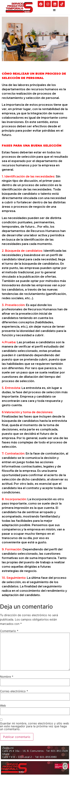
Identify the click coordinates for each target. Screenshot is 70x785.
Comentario (9, 630)
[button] (54, 10)
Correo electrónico (14, 691)
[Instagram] (48, 4)
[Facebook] (41, 4)
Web (3, 705)
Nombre (6, 676)
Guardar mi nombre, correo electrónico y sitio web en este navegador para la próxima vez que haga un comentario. (34, 726)
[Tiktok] (62, 4)
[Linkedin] (55, 4)
